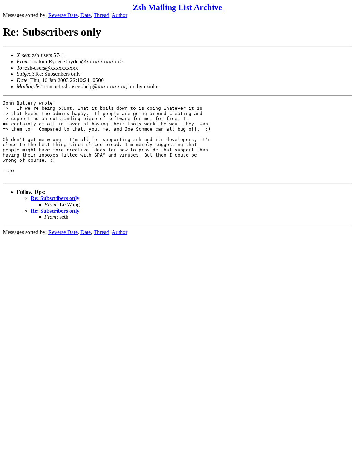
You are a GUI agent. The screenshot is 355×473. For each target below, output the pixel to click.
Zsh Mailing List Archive (177, 7)
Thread (101, 15)
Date (85, 15)
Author (119, 15)
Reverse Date (63, 15)
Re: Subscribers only (55, 198)
